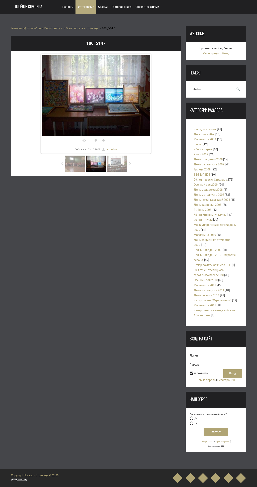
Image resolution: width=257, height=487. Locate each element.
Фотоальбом (32, 28)
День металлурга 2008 (209, 194)
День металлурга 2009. (209, 164)
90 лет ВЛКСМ (203, 219)
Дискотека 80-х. (204, 134)
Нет (196, 423)
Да (196, 418)
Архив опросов (222, 441)
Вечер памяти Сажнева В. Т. (212, 265)
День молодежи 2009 (208, 159)
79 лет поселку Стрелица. (82, 28)
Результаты (207, 441)
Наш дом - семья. (205, 129)
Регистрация (211, 53)
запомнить (201, 373)
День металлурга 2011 (209, 290)
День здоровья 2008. (208, 204)
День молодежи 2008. (208, 189)
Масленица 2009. (205, 139)
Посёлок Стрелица (28, 7)
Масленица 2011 (205, 285)
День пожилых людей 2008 (212, 199)
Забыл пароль (206, 380)
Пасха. (198, 144)
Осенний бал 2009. (206, 184)
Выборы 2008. (203, 209)
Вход (225, 53)
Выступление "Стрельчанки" (213, 300)
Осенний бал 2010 (206, 280)
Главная (16, 28)
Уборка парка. (203, 149)
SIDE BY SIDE (202, 174)
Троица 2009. (202, 169)
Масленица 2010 (205, 234)
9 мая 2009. (201, 154)
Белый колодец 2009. (208, 250)
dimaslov (111, 149)
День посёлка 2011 (206, 295)
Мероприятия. (53, 28)
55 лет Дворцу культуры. (210, 214)
